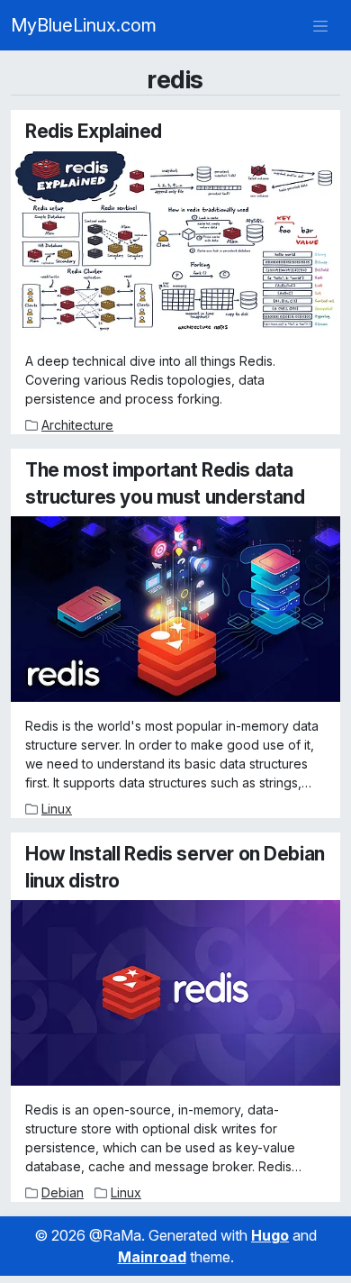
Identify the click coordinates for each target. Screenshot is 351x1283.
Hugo (270, 1235)
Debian (62, 1192)
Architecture (77, 424)
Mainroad (152, 1257)
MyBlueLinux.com (84, 25)
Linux (56, 808)
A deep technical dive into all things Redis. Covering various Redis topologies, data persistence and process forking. (150, 379)
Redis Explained (93, 131)
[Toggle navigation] (320, 25)
